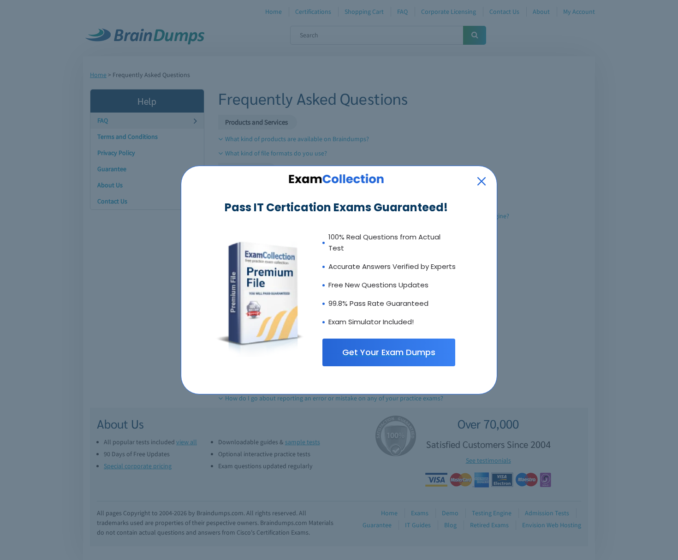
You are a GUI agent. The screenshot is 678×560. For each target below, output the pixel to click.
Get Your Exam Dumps (388, 352)
